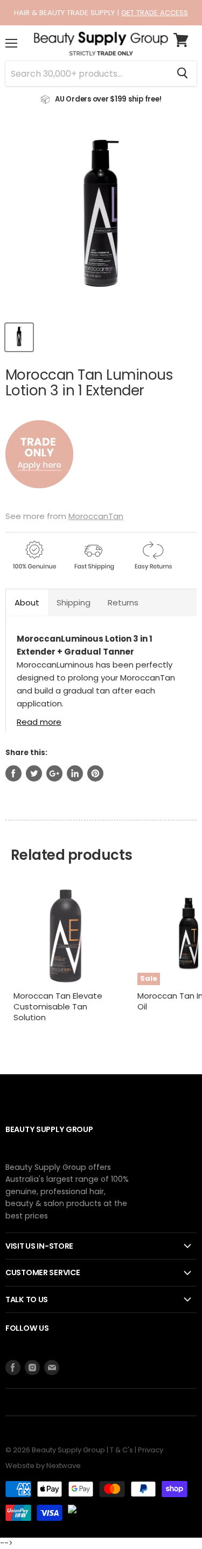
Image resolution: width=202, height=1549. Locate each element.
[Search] (182, 73)
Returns (123, 602)
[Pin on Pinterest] (95, 773)
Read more (39, 721)
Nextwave (63, 1465)
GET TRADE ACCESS (154, 13)
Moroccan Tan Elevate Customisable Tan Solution (57, 1006)
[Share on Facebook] (13, 773)
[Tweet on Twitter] (34, 773)
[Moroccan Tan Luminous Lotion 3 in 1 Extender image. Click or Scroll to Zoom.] (101, 219)
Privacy (150, 1450)
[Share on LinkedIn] (75, 773)
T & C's (121, 1450)
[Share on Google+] (54, 773)
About (27, 602)
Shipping (73, 602)
